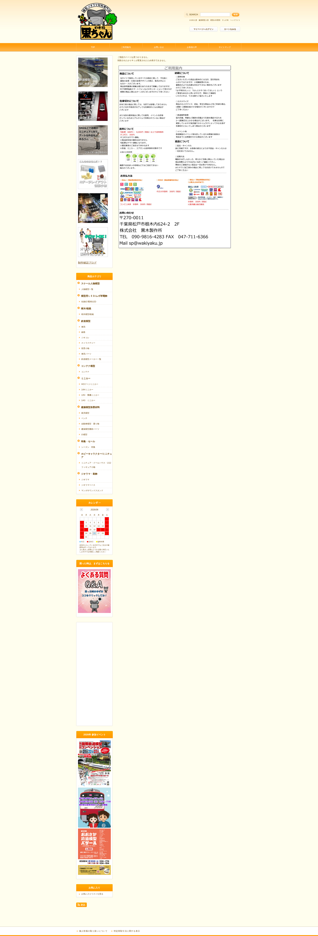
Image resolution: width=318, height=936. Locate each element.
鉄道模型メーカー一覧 (91, 359)
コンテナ (85, 372)
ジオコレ (85, 337)
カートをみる (230, 29)
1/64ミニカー (87, 389)
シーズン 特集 (88, 447)
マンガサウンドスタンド (92, 490)
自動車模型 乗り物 (90, 424)
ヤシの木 (225, 20)
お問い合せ (159, 47)
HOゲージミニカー (89, 384)
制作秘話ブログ (87, 262)
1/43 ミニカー (88, 400)
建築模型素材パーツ (90, 429)
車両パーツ (86, 354)
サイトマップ (225, 47)
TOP (93, 47)
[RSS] (81, 905)
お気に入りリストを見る (92, 894)
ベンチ (84, 418)
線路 (83, 332)
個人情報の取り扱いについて (93, 931)
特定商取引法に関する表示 (127, 931)
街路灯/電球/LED (88, 302)
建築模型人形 (204, 20)
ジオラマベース (88, 485)
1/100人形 (193, 20)
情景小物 (85, 348)
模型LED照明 (215, 20)
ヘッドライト (235, 20)
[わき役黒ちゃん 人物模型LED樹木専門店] (97, 40)
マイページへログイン (203, 29)
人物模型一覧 (87, 289)
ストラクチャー (88, 343)
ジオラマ (85, 479)
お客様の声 (192, 47)
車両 (83, 327)
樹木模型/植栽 (87, 314)
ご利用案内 (126, 47)
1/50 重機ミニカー (90, 395)
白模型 (84, 434)
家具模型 (85, 413)
